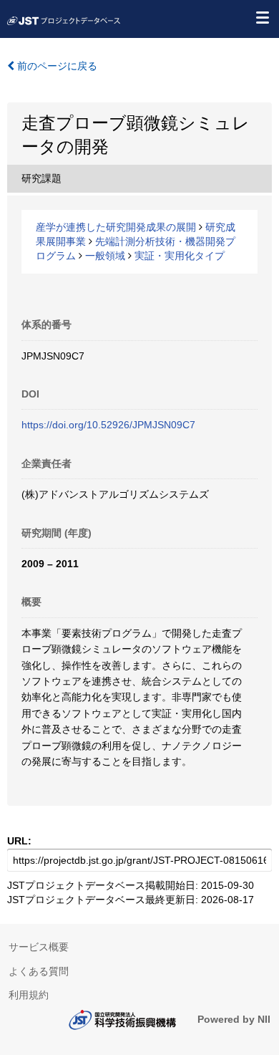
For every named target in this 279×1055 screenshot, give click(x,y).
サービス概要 (39, 947)
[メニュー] (262, 17)
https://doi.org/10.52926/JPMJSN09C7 (108, 424)
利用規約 (29, 995)
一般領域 (105, 255)
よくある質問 (39, 971)
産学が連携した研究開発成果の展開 (116, 227)
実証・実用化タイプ (179, 255)
